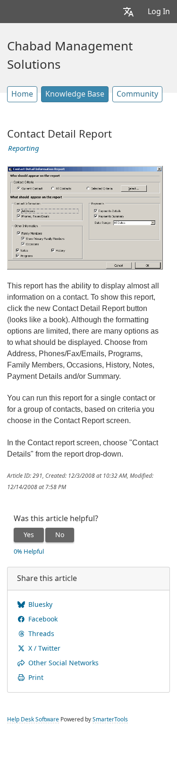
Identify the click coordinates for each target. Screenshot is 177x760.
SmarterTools (110, 719)
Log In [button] (159, 11)
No (59, 535)
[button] (128, 11)
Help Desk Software (33, 719)
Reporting (23, 148)
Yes (29, 535)
